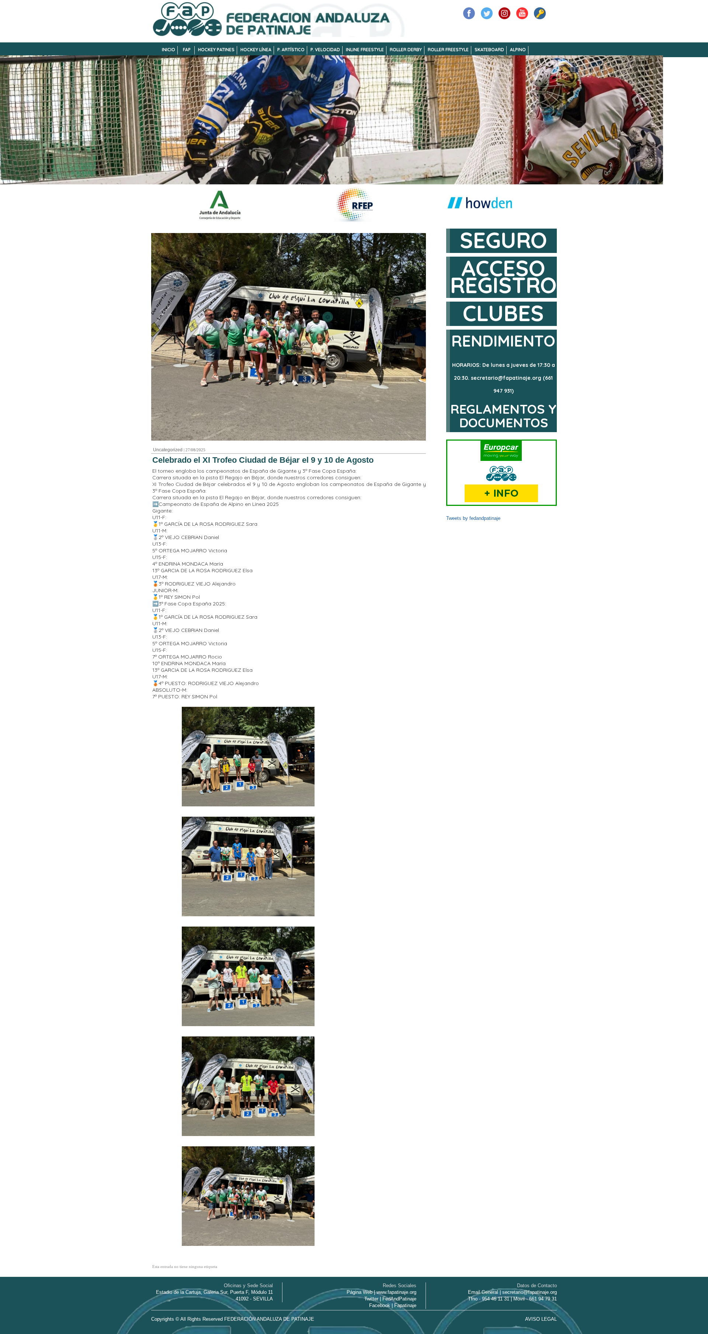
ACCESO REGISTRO (503, 276)
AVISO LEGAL (541, 1319)
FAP (187, 49)
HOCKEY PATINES (216, 49)
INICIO (168, 49)
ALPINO (518, 49)
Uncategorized (168, 449)
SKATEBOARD (489, 49)
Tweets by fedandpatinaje (473, 518)
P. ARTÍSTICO (291, 49)
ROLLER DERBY (406, 49)
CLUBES (503, 313)
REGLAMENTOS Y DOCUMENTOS (503, 416)
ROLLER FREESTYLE (448, 49)
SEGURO (503, 240)
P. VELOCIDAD (325, 49)
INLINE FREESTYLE (365, 49)
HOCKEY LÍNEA (255, 49)
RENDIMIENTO (503, 341)
